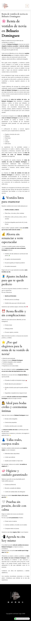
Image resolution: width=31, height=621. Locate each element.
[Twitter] (12, 602)
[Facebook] (8, 602)
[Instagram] (19, 602)
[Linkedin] (15, 602)
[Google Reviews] (22, 602)
